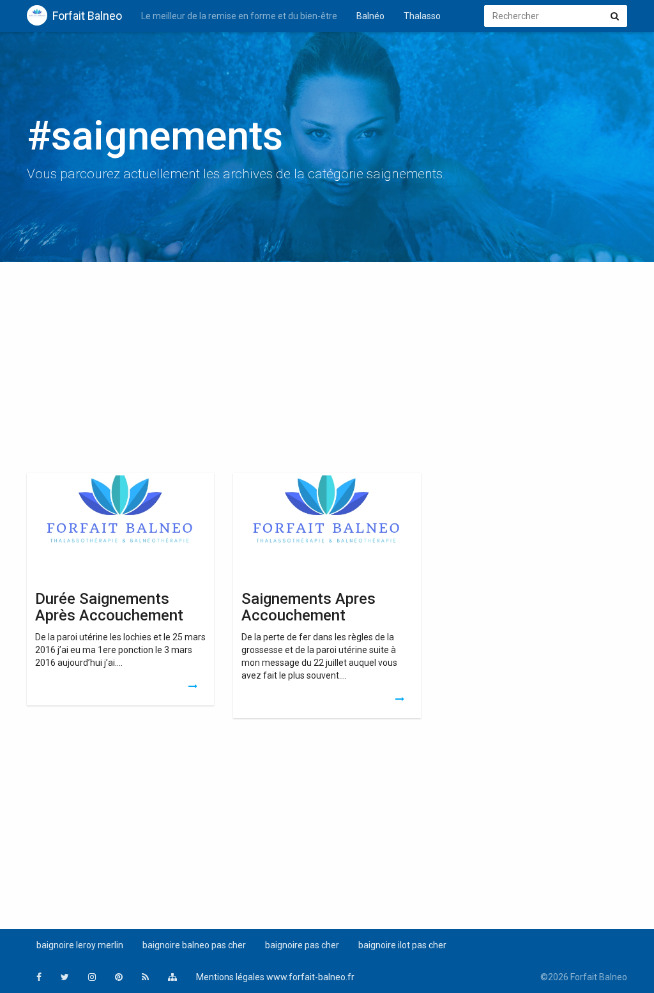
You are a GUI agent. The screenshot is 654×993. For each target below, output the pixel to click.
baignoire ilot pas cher (402, 945)
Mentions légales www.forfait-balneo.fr (275, 977)
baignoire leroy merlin (79, 945)
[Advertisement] (327, 370)
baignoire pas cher (302, 945)
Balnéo (370, 16)
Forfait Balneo (87, 15)
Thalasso (422, 16)
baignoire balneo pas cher (194, 945)
